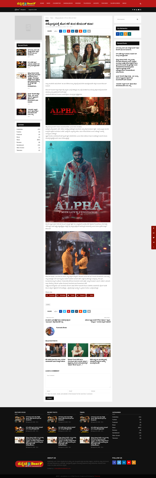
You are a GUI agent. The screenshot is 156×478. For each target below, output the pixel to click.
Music (124, 3)
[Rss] (134, 462)
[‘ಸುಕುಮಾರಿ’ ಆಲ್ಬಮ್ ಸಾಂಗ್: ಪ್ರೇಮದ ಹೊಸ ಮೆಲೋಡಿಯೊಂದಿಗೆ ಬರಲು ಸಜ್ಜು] (21, 112)
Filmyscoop (97, 476)
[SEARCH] (137, 19)
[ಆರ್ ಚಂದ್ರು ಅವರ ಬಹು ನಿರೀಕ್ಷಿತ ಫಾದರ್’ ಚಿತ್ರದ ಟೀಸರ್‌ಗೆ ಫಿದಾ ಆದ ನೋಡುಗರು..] (21, 52)
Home (42, 3)
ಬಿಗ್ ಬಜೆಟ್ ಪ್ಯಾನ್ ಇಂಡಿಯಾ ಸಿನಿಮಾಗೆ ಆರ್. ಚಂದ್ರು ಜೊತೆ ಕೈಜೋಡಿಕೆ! (34, 63)
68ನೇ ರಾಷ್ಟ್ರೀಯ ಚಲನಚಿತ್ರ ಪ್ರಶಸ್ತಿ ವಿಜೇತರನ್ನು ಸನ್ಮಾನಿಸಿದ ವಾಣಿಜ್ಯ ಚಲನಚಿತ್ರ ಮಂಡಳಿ (98, 361)
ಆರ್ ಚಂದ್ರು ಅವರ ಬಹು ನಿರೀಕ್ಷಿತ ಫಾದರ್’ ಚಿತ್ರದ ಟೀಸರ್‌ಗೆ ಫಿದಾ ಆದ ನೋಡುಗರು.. (33, 418)
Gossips (96, 3)
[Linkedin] (124, 462)
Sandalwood (68, 3)
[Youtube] (129, 462)
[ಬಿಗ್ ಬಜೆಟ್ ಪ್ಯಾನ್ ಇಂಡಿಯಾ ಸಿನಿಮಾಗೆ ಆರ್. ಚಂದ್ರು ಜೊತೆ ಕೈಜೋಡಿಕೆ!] (21, 64)
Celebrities (57, 3)
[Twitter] (119, 462)
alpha (47, 304)
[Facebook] (114, 462)
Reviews (78, 3)
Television (87, 3)
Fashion (19, 132)
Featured (104, 3)
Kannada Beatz (51, 26)
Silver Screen (115, 3)
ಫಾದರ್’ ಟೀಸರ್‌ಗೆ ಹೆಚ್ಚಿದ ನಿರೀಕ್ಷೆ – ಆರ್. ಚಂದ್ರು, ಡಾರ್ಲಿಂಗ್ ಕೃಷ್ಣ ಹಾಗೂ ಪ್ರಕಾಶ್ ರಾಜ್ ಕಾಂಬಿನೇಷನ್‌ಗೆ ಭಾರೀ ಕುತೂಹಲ (127, 77)
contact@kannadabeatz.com (62, 468)
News (48, 3)
